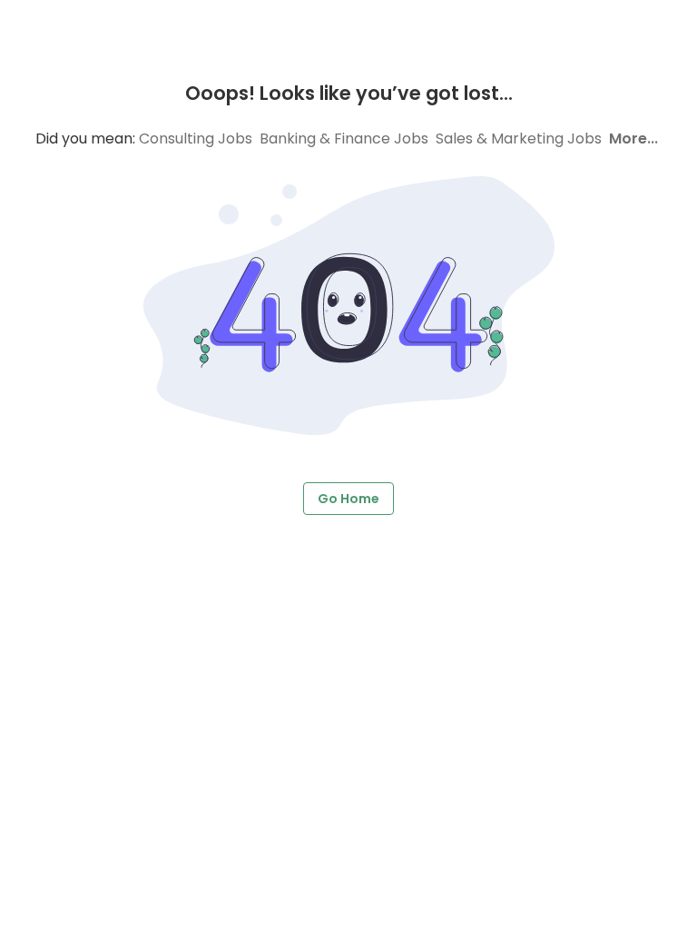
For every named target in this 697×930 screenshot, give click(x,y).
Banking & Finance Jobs (344, 138)
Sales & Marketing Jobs (519, 138)
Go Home (348, 499)
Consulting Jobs (195, 138)
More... (633, 138)
